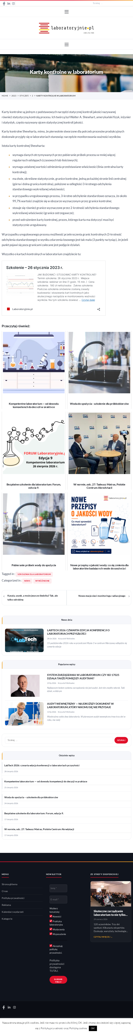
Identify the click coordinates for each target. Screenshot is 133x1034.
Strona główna (9, 884)
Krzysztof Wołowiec (66, 638)
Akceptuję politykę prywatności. (56, 949)
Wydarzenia (58, 929)
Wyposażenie (59, 934)
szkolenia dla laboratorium (34, 574)
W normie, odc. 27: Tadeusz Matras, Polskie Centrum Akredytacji (39, 829)
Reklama (6, 905)
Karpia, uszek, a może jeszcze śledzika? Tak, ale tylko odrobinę (32, 597)
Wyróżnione (42, 581)
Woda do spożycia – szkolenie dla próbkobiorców (31, 797)
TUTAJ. (54, 970)
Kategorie (7, 918)
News (27, 581)
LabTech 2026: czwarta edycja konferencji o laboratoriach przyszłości (41, 765)
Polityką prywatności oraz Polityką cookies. (64, 1028)
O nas (5, 891)
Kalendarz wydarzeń (13, 911)
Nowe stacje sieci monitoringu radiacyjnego (101, 595)
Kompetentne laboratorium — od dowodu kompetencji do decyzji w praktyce (45, 781)
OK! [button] (93, 1028)
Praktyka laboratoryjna (56, 923)
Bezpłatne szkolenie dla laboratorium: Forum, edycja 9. (34, 813)
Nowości (56, 916)
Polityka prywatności (13, 898)
